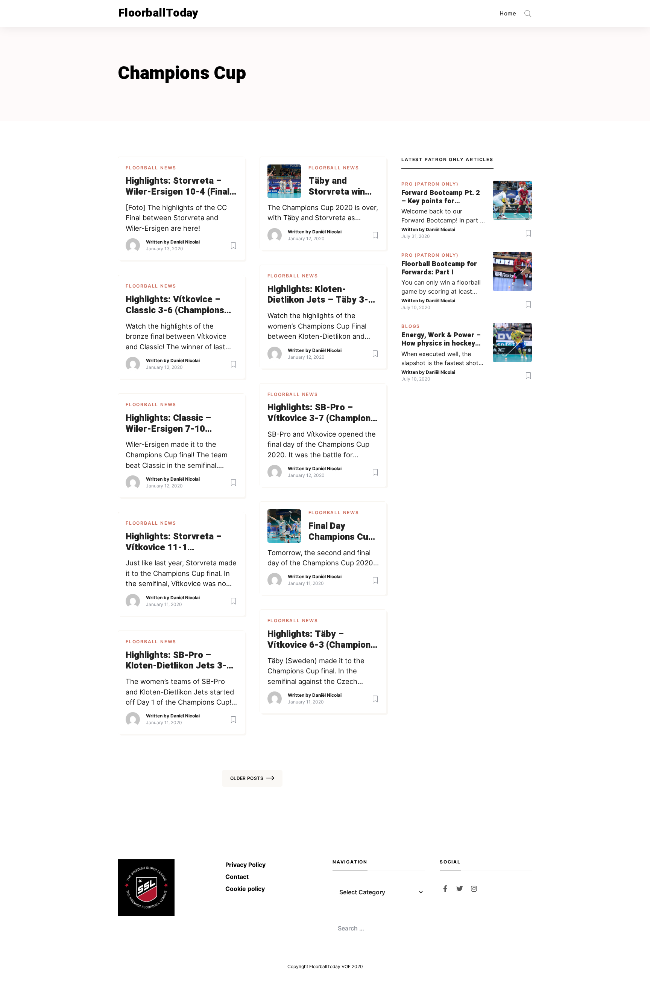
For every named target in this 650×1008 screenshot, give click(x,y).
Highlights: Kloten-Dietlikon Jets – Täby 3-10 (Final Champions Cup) (323, 295)
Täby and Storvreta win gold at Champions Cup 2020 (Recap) (341, 187)
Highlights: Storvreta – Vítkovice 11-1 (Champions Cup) (174, 542)
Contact (237, 876)
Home (508, 13)
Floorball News (151, 168)
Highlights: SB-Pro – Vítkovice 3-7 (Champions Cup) (321, 413)
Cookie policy (245, 888)
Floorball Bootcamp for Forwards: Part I (439, 268)
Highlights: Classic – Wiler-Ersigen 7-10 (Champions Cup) (168, 424)
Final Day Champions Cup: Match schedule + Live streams (342, 532)
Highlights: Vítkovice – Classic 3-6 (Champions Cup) (175, 305)
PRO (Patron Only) (430, 184)
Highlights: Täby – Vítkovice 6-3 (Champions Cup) (321, 640)
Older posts (246, 778)
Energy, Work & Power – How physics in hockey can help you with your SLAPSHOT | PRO (441, 339)
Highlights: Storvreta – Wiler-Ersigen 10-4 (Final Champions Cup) (177, 187)
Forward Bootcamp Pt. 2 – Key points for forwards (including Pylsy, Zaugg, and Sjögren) (440, 197)
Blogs (410, 326)
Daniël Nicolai (185, 242)
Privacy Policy (245, 864)
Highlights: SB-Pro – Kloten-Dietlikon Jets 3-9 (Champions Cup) (179, 661)
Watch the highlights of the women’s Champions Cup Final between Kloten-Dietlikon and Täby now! (316, 326)
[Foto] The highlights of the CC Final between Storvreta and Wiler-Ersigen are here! (176, 217)
